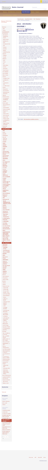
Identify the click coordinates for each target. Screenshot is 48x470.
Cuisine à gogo (6, 118)
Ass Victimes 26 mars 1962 (6, 162)
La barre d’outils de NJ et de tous (6, 377)
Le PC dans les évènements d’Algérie (6, 319)
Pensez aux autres (5, 111)
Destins (4, 284)
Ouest (4, 61)
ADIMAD (4, 144)
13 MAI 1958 (5, 289)
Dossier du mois (6, 286)
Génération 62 (6, 199)
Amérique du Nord (5, 42)
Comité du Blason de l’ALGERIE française (6, 186)
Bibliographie (5, 323)
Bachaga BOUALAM (5, 165)
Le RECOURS (5, 221)
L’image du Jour (6, 78)
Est (3, 63)
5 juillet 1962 (5, 287)
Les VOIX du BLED (6, 349)
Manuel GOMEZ (6, 251)
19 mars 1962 (6, 291)
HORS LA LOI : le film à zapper (6, 339)
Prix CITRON (5, 73)
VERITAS (4, 272)
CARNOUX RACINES (5, 171)
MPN (4, 130)
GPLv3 (44, 457)
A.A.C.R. (4, 133)
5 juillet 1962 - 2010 (6, 366)
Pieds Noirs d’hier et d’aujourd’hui (6, 215)
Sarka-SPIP (40, 457)
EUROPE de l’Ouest (5, 37)
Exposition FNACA (6, 326)
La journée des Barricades (6, 311)
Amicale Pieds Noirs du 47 (6, 156)
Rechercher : (35, 7)
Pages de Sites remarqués (6, 124)
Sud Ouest (5, 68)
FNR (4, 197)
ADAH (4, 143)
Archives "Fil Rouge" (5, 363)
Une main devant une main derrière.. (6, 267)
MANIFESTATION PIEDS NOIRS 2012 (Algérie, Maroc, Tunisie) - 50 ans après (6, 235)
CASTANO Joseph (5, 248)
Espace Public (5, 279)
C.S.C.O (4, 169)
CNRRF (4, 180)
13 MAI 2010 (4, 412)
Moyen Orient (5, 39)
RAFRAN (4, 253)
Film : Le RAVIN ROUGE (6, 336)
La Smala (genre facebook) (6, 219)
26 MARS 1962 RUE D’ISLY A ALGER (6, 416)
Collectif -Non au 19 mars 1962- (6, 182)
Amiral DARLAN (6, 295)
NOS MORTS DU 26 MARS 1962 (6, 427)
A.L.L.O (4, 137)
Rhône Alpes (5, 65)
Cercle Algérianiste (5, 174)
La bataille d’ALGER (5, 308)
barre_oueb (4, 402)
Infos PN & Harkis (26, 11)
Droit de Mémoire (6, 193)
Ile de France (5, 70)
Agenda (4, 95)
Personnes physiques (5, 245)
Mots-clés (4, 392)
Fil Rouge (15, 15)
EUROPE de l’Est (6, 52)
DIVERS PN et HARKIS (5, 191)
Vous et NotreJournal (7, 15)
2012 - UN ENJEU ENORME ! (6, 420)
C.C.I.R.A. (5, 167)
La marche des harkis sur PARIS (6, 357)
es (43, 1)
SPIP (35, 457)
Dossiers (37, 11)
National (4, 53)
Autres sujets (5, 103)
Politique (4, 55)
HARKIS (4, 205)
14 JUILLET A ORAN (6, 413)
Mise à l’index (5, 75)
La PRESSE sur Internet (6, 121)
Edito (4, 28)
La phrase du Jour (5, 83)
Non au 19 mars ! (6, 341)
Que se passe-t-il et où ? (6, 105)
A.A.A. (4, 132)
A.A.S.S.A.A (5, 135)
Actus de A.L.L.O (5, 139)
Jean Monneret (6, 250)
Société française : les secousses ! (6, 360)
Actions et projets (6, 109)
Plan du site (31, 457)
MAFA (4, 230)
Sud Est (4, 66)
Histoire (4, 282)
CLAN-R (4, 178)
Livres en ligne (5, 325)
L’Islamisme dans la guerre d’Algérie (6, 303)
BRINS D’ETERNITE (6, 429)
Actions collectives (30, 29)
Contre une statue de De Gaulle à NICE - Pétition (6, 371)
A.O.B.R (4, 141)
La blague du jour (5, 80)
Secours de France (5, 257)
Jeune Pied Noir (6, 209)
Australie (5, 48)
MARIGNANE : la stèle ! (6, 344)
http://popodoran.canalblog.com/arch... (31, 119)
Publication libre (6, 96)
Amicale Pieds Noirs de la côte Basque (6, 153)
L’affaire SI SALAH (5, 299)
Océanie (4, 47)
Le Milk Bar (5, 316)
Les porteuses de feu (6, 354)
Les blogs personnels (5, 223)
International (5, 34)
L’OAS (4, 305)
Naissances (5, 89)
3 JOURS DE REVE (6, 410)
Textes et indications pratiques (5, 262)
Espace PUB (5, 117)
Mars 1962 (5, 322)
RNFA (4, 255)
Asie (4, 45)
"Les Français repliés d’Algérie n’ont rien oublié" (6, 424)
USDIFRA (5, 271)
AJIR (4, 149)
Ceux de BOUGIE (6, 176)
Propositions (5, 277)
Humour (4, 76)
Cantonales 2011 (6, 368)
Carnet (4, 87)
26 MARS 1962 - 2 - (6, 418)
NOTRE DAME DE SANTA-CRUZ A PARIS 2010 (6, 432)
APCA (4, 160)
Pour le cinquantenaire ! (6, 347)
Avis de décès (6, 90)
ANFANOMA (5, 158)
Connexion (4, 1)
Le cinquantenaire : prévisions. (6, 329)
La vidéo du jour (6, 85)
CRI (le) (4, 188)
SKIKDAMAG (5, 259)
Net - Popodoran (37, 19)
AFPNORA (5, 146)
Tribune (3, 404)
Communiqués (6, 107)
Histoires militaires (5, 207)
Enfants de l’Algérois (5, 195)
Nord (4, 60)
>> (45, 9)
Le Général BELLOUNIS (5, 314)
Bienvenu (5, 11)
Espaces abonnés (6, 379)
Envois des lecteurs (5, 127)
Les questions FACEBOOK (6, 99)
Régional (4, 58)
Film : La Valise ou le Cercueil (6, 334)
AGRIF (4, 148)
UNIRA (4, 269)
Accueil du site (21, 19)
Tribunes (32, 11)
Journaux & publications (5, 212)
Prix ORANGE (5, 71)
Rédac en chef (5, 383)
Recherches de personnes (6, 93)
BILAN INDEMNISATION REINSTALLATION (7, 202)
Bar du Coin (5, 381)
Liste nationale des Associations (6, 228)
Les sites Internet (6, 225)
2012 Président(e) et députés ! (6, 351)
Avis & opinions (6, 276)
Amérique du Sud (6, 43)
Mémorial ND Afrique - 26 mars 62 (6, 240)
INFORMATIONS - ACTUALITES (14, 11)
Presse (4, 30)
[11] (3, 438)
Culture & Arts (6, 113)
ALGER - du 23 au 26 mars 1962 (6, 293)
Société (4, 57)
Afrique (4, 50)
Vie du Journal (6, 115)
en (45, 1)
